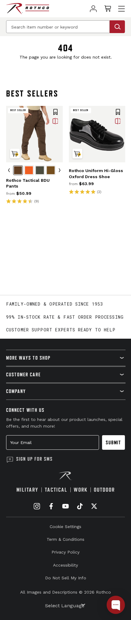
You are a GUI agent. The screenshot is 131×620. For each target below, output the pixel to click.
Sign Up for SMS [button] (34, 459)
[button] (55, 112)
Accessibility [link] (65, 565)
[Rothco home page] (27, 8)
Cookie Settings (65, 526)
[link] (93, 8)
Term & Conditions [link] (65, 539)
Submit (113, 442)
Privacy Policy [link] (65, 552)
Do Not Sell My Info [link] (65, 577)
